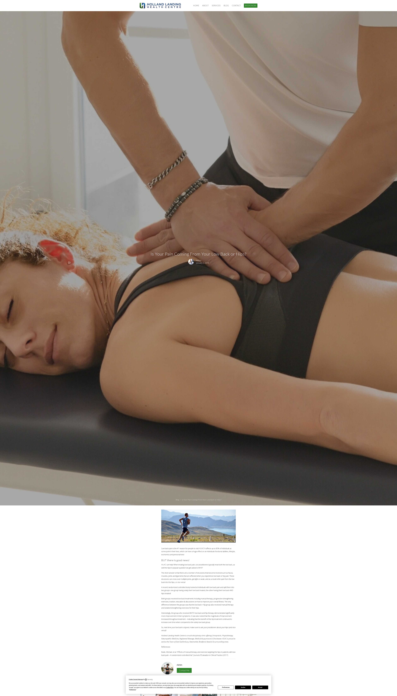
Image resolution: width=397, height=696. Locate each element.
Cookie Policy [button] (169, 687)
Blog (226, 5)
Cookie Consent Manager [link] (136, 679)
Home (196, 5)
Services (216, 5)
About (205, 5)
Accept (260, 687)
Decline (243, 687)
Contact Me (184, 670)
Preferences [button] (132, 689)
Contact (236, 5)
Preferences (226, 687)
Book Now (250, 5)
